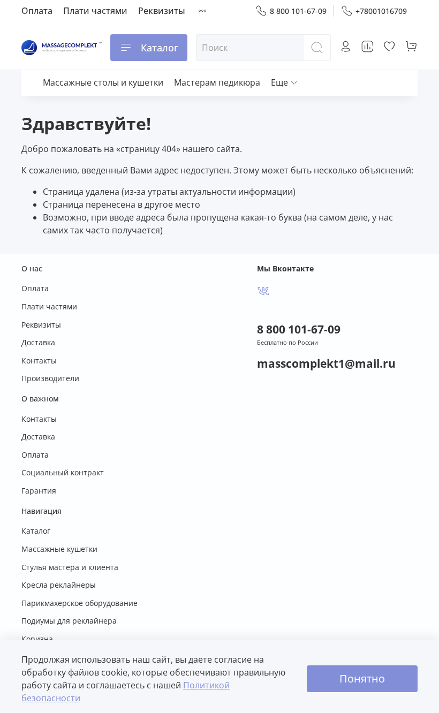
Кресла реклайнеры (58, 585)
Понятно (362, 678)
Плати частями (95, 11)
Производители (50, 378)
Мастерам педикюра (217, 82)
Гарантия (38, 491)
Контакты (39, 360)
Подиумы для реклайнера (69, 621)
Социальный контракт (62, 472)
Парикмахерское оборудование (79, 603)
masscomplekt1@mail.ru (326, 363)
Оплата (36, 11)
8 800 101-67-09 (298, 11)
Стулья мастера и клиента (69, 567)
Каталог (159, 47)
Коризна (37, 639)
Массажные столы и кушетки (103, 82)
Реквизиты (161, 11)
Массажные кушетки (59, 549)
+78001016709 (381, 11)
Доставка (38, 342)
